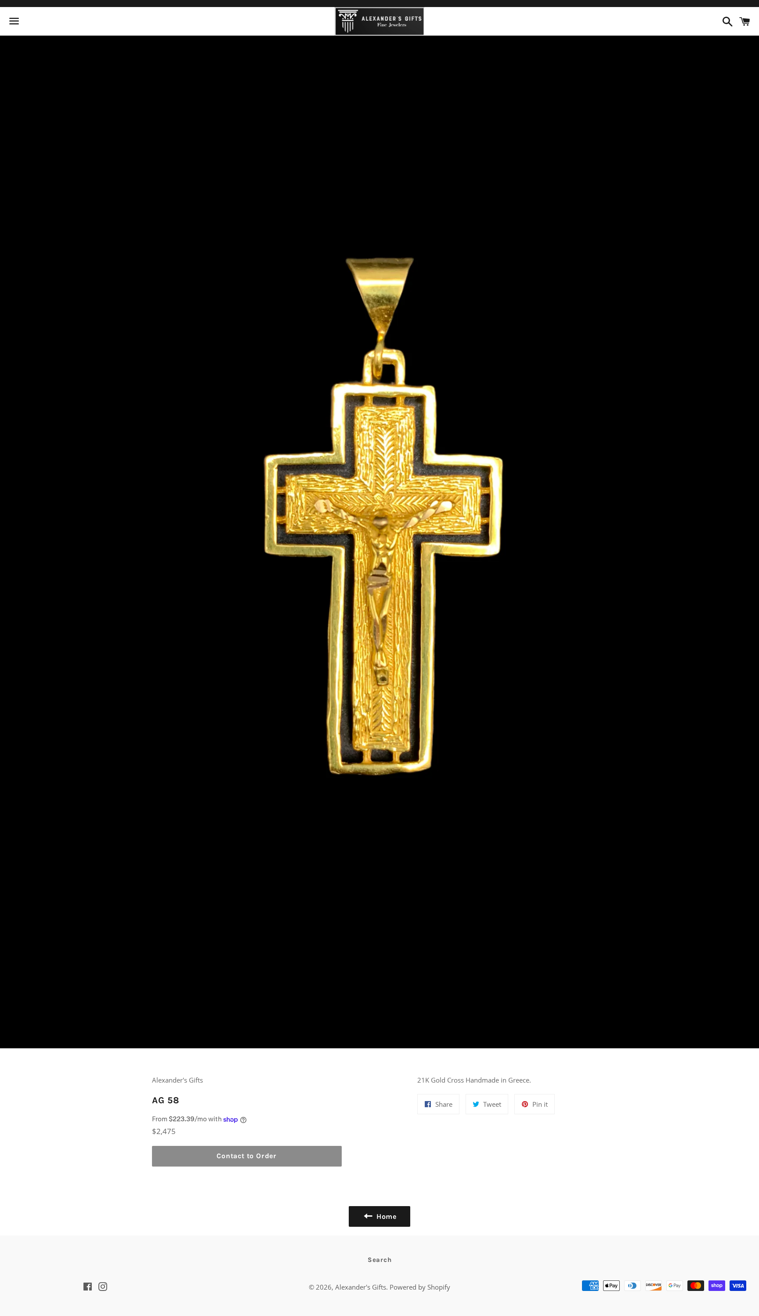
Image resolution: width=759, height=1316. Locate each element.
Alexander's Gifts (360, 1287)
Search (380, 1260)
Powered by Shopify (420, 1287)
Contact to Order (247, 1156)
